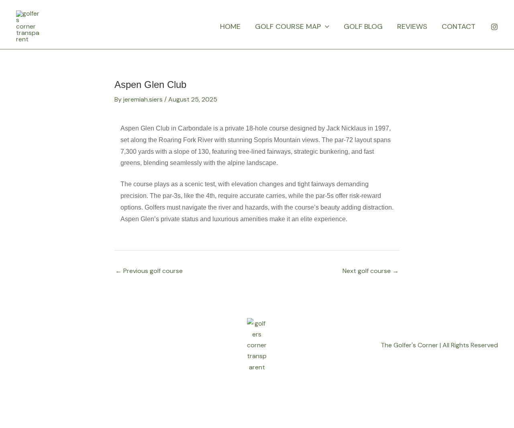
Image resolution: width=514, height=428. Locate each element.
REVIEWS (412, 26)
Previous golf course (149, 271)
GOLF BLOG (363, 26)
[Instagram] (494, 27)
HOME (230, 26)
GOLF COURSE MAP (288, 26)
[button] (325, 26)
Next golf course (371, 271)
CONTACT (458, 26)
